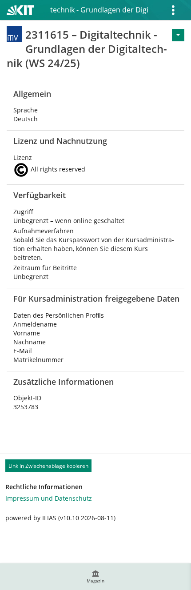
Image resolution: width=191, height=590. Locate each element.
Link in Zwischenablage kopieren (48, 466)
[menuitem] (95, 576)
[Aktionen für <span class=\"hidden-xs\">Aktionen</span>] (178, 35)
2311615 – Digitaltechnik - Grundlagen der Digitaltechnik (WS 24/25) (99, 10)
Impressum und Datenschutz (48, 498)
